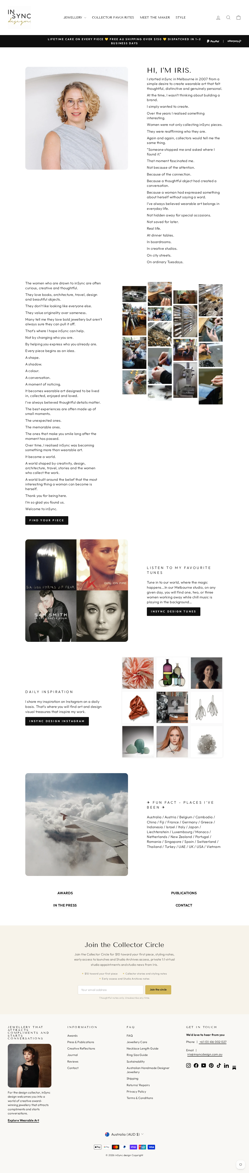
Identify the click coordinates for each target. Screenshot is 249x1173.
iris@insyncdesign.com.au (204, 1054)
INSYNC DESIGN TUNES (173, 611)
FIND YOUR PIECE (46, 520)
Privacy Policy (136, 1091)
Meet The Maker (155, 17)
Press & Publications (80, 1042)
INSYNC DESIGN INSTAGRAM (57, 721)
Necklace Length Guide (142, 1048)
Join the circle (158, 989)
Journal (72, 1055)
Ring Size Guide (137, 1055)
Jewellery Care (137, 1042)
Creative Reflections (81, 1048)
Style (181, 17)
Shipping (133, 1078)
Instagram (74, 701)
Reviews (72, 1061)
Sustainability (136, 1061)
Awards (72, 1035)
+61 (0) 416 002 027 (212, 1042)
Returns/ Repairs (138, 1085)
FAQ (130, 1035)
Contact (73, 1068)
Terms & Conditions (140, 1098)
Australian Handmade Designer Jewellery (148, 1070)
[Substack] (234, 1068)
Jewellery (73, 17)
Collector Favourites (113, 17)
